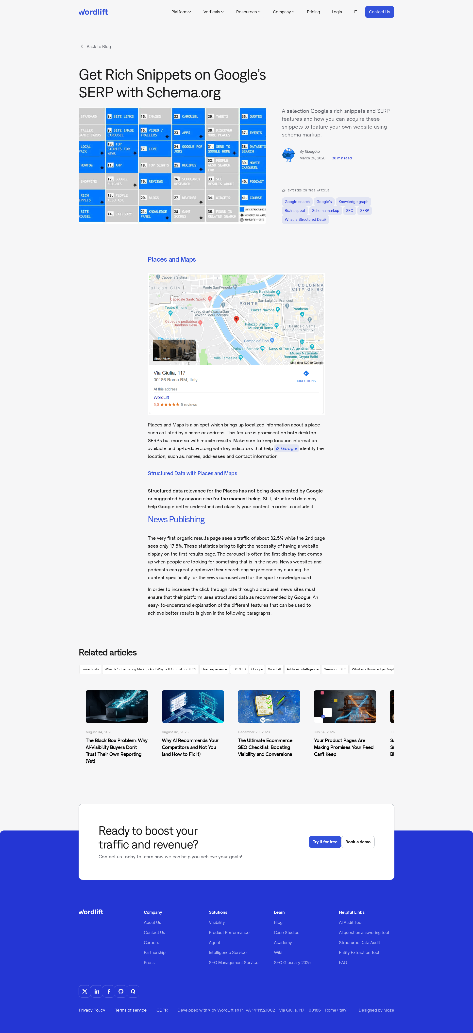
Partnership (155, 952)
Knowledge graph (353, 202)
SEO (349, 210)
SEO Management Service (233, 962)
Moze (389, 1010)
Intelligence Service (228, 952)
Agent (214, 942)
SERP (364, 210)
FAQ (343, 962)
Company (282, 11)
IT (355, 11)
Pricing (313, 11)
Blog (278, 922)
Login (337, 11)
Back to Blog (99, 46)
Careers (151, 942)
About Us (152, 922)
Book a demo (358, 841)
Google (289, 448)
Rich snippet (295, 210)
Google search (297, 202)
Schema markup (325, 210)
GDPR (162, 1010)
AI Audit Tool (350, 922)
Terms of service (131, 1010)
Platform (179, 11)
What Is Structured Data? (305, 219)
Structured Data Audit (359, 942)
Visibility (217, 922)
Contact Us (379, 11)
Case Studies (286, 932)
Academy (283, 942)
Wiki (278, 952)
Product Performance (229, 932)
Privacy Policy (92, 1010)
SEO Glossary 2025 (292, 962)
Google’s (324, 202)
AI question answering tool (364, 932)
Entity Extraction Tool (359, 952)
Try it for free (325, 841)
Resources (246, 11)
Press (149, 962)
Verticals (211, 11)
